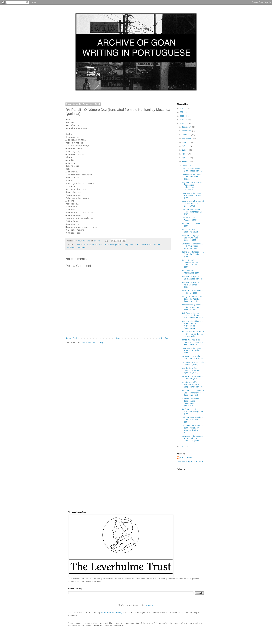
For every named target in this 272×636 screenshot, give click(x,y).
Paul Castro (186, 458)
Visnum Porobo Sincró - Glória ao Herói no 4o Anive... (193, 334)
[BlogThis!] (115, 240)
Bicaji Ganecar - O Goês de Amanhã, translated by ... (192, 299)
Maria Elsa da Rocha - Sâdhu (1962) (192, 378)
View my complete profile (190, 462)
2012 (182, 120)
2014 (182, 112)
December (187, 127)
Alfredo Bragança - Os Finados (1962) (192, 278)
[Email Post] (106, 241)
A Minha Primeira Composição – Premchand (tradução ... (190, 402)
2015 (182, 108)
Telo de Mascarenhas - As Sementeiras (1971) (192, 212)
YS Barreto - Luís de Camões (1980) (193, 363)
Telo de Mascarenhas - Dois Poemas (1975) (192, 419)
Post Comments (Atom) (92, 343)
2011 (182, 124)
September (187, 139)
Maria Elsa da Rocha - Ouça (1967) (192, 292)
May (184, 154)
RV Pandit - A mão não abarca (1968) (192, 357)
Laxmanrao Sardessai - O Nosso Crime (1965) (192, 195)
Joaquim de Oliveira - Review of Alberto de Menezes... (192, 324)
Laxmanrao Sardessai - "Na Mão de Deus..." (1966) (192, 438)
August (186, 142)
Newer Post (71, 338)
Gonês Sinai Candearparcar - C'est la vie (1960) (191, 263)
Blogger (149, 605)
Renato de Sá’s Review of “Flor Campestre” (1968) (192, 384)
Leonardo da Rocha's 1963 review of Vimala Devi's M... (192, 429)
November (187, 131)
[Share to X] (118, 240)
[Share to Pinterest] (124, 240)
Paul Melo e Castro (111, 613)
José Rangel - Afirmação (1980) (192, 272)
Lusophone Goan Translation (137, 245)
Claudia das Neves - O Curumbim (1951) (192, 170)
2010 (182, 446)
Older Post (164, 338)
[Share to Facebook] (121, 240)
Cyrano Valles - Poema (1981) (190, 219)
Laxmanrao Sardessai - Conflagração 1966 (192, 350)
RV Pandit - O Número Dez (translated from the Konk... (193, 393)
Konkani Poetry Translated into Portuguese (98, 245)
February (187, 165)
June (184, 150)
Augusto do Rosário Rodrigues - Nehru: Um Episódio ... (191, 186)
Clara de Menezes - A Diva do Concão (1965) (193, 254)
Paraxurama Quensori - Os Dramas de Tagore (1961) (192, 307)
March (185, 161)
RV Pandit (83, 247)
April (185, 158)
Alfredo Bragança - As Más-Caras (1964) (191, 285)
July (184, 146)
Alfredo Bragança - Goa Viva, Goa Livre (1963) (191, 238)
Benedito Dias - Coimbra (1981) (190, 231)
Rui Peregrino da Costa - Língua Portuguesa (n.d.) (192, 315)
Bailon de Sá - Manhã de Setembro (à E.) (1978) (193, 203)
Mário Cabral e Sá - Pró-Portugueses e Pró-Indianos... (192, 342)
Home (118, 338)
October (186, 135)
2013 (182, 116)
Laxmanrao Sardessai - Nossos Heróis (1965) (192, 177)
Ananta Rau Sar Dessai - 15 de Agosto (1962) (190, 370)
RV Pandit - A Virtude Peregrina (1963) (192, 411)
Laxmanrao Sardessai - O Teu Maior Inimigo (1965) (192, 246)
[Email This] (112, 240)
